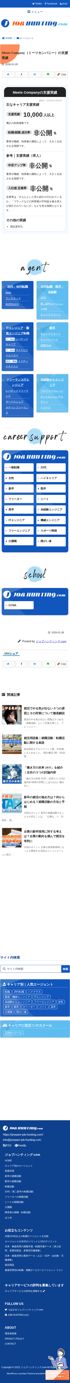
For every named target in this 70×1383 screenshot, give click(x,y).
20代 (43, 467)
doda (8, 292)
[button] (57, 1381)
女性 (11, 478)
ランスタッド (13, 298)
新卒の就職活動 (13, 1176)
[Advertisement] (35, 913)
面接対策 (9, 1171)
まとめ (8, 1217)
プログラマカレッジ (51, 390)
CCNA (12, 605)
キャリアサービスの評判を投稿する (24, 1291)
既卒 (43, 488)
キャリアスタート (50, 314)
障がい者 (46, 541)
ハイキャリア (49, 478)
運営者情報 (11, 1333)
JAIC (43, 297)
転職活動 (9, 1186)
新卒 (11, 488)
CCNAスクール (13, 1032)
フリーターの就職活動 (16, 1197)
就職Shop (45, 345)
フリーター (15, 498)
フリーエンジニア (19, 530)
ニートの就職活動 (14, 1202)
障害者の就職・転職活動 (18, 1212)
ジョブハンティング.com (51, 641)
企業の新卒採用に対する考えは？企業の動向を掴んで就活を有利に (44, 836)
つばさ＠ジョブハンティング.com (25, 1310)
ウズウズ (45, 407)
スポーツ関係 (49, 530)
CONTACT (10, 1344)
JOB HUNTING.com (18, 1315)
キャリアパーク (49, 339)
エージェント (27, 38)
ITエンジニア (14, 327)
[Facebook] (21, 74)
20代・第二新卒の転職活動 (19, 1191)
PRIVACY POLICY (14, 1339)
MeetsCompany (57, 1373)
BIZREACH (12, 304)
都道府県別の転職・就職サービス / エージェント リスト (34, 1270)
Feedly (22, 1145)
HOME (8, 38)
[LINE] (48, 74)
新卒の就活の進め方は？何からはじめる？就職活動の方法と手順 (44, 801)
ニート (45, 498)
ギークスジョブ (14, 401)
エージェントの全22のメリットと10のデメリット (31, 1241)
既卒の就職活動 (13, 1181)
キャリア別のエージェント (19, 1166)
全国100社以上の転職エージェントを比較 (27, 1236)
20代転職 (46, 286)
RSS (8, 1145)
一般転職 (14, 467)
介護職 (13, 541)
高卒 (11, 509)
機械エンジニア (50, 520)
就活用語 (9, 1265)
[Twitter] (8, 74)
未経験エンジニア (51, 509)
